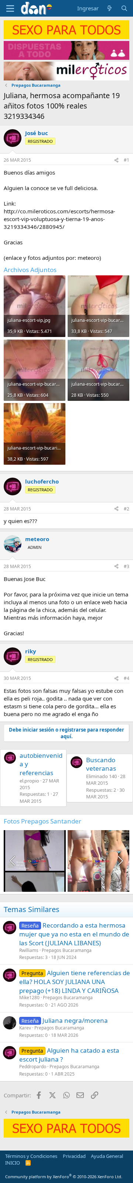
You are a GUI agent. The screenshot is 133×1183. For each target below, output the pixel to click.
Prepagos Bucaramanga (67, 950)
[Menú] (10, 8)
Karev (25, 1028)
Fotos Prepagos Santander (42, 821)
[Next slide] (120, 861)
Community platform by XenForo (63, 1176)
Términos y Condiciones (31, 1156)
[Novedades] (109, 8)
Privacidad (74, 1156)
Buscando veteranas (101, 764)
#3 (126, 566)
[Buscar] (124, 8)
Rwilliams (28, 950)
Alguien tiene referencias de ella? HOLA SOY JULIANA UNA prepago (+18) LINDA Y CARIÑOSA (74, 982)
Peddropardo (32, 1066)
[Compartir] (116, 160)
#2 (126, 509)
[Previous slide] (13, 861)
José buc (36, 133)
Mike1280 (29, 997)
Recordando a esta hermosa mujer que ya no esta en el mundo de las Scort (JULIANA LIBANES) (74, 934)
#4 (126, 678)
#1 (126, 160)
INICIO (12, 1162)
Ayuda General (107, 1156)
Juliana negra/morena (75, 1020)
